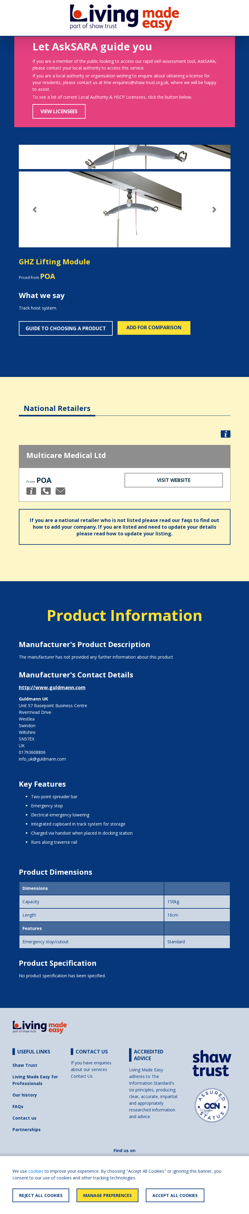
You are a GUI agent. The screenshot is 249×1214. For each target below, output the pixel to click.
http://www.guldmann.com (52, 687)
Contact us (24, 1118)
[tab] (57, 403)
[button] (35, 210)
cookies (35, 1171)
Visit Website (173, 480)
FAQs (17, 1106)
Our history (24, 1095)
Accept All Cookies (175, 1195)
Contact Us (82, 1076)
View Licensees (58, 111)
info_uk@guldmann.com (42, 759)
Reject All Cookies (41, 1195)
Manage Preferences (107, 1195)
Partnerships (26, 1129)
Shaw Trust (24, 1065)
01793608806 (32, 752)
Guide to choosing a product (66, 328)
